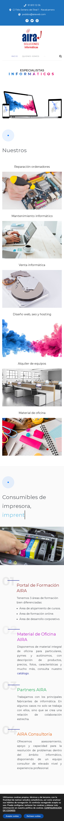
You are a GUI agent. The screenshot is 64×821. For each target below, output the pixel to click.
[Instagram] (37, 20)
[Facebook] (27, 20)
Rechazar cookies (34, 816)
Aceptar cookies (12, 816)
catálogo (23, 673)
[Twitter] (32, 20)
